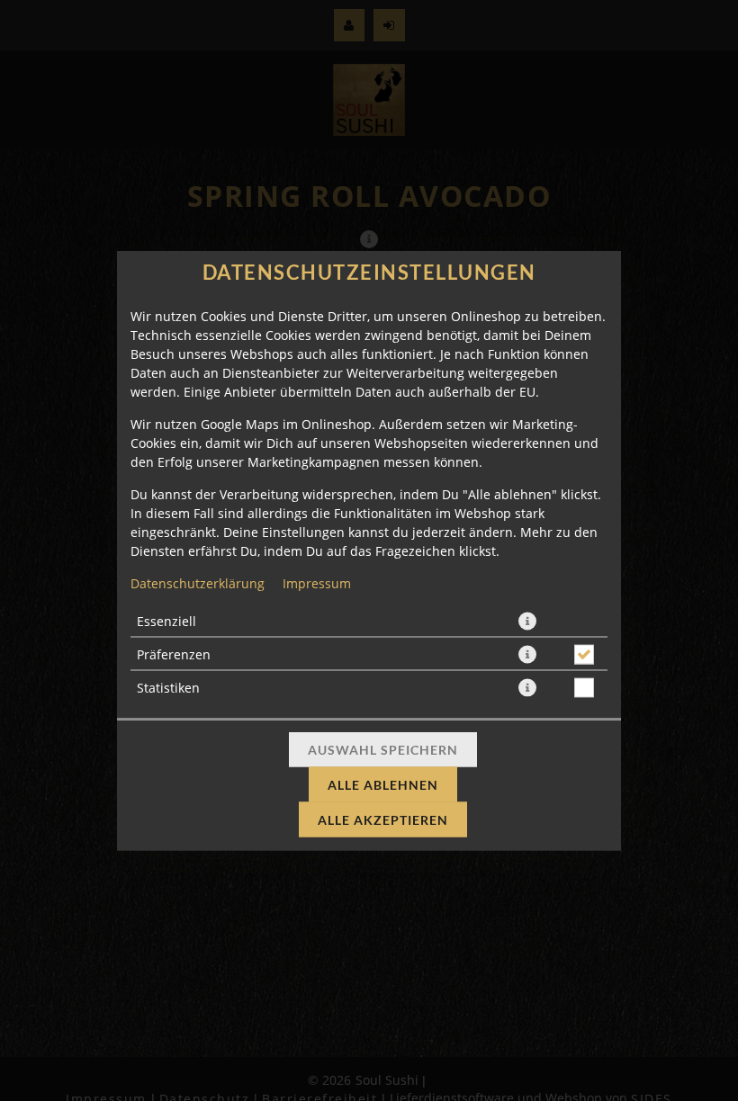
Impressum (317, 583)
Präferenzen (174, 654)
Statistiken (168, 687)
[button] (527, 622)
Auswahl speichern (383, 749)
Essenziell (166, 621)
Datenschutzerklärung (197, 583)
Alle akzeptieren (383, 820)
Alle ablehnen (383, 784)
